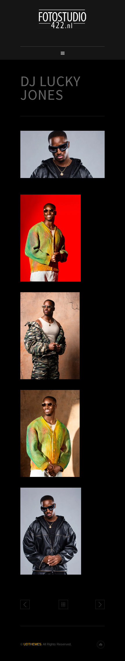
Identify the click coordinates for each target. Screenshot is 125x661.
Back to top (101, 645)
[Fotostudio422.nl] (62, 19)
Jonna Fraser (100, 604)
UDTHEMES (32, 644)
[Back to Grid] (63, 604)
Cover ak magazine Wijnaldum (25, 604)
